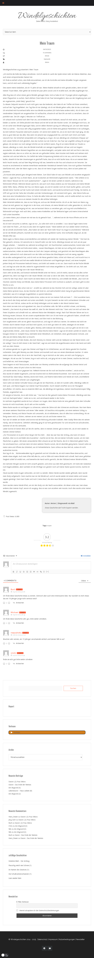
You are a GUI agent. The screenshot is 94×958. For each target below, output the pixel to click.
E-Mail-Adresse (22, 902)
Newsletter (80, 939)
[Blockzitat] (34, 571)
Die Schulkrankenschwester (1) (20, 874)
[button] (5, 955)
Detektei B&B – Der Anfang (19, 861)
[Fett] (13, 571)
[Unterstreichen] (20, 571)
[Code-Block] (37, 571)
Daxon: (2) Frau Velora (17, 782)
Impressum (53, 939)
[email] (49, 948)
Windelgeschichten (47, 16)
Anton (47, 62)
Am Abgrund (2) (15, 794)
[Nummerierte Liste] (27, 571)
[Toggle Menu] (3, 3)
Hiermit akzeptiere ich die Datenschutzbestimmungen (39, 910)
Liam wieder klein (15, 878)
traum (49, 526)
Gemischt (47, 59)
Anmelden (87, 556)
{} (44, 571)
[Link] (41, 571)
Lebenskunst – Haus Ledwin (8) (20, 791)
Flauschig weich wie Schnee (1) (20, 865)
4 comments (47, 53)
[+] (47, 571)
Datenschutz (42, 939)
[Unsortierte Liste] (30, 571)
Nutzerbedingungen (67, 939)
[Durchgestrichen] (23, 571)
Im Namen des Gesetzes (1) (19, 870)
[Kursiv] (17, 571)
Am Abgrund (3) (15, 788)
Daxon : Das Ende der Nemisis (20, 785)
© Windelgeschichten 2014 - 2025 (22, 939)
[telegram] (44, 948)
